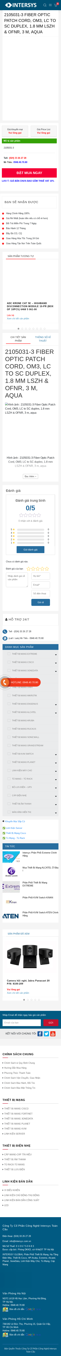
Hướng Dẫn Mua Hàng (15, 1068)
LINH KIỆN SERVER (14, 1134)
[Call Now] (5, 682)
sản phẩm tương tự (21, 256)
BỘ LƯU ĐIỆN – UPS (22, 787)
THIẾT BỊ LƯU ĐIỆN (14, 1169)
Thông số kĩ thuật (43, 339)
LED (6, 1205)
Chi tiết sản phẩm (18, 339)
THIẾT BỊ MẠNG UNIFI (22, 687)
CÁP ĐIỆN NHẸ (19, 795)
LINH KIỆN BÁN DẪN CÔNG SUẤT (21, 1200)
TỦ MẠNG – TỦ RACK (22, 779)
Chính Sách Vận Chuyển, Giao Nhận (22, 1078)
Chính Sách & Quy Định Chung (19, 1063)
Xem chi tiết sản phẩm (18, 318)
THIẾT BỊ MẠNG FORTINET (18, 1113)
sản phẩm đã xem (18, 933)
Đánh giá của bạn (14, 568)
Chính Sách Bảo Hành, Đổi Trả (19, 1083)
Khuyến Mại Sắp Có (15, 821)
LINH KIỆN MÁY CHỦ (22, 770)
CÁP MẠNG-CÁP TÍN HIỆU (18, 1154)
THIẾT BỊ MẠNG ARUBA (23, 720)
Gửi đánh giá (30, 549)
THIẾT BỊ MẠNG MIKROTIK (24, 695)
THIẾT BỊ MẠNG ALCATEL (24, 712)
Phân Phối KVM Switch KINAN (38, 897)
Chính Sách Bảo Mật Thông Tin (19, 1088)
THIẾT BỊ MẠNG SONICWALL (25, 737)
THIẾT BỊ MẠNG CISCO (23, 662)
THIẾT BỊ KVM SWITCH (23, 754)
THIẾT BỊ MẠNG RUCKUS (24, 729)
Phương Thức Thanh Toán (17, 1073)
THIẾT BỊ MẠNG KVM (15, 1128)
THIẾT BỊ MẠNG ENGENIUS (25, 704)
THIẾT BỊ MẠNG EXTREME (24, 654)
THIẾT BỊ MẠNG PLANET (23, 762)
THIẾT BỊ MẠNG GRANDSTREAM (27, 745)
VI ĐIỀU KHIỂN (12, 1190)
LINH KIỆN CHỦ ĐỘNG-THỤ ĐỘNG (22, 1195)
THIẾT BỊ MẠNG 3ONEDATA (25, 670)
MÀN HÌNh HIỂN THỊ (21, 812)
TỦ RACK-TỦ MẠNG (14, 1164)
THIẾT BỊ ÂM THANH (21, 804)
